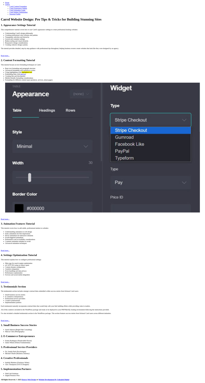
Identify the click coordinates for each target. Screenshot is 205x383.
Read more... (5, 56)
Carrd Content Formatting (18, 6)
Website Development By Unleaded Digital (54, 380)
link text (23, 74)
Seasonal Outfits (14, 14)
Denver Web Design (29, 380)
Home (7, 3)
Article (7, 4)
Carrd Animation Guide (17, 10)
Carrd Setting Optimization (18, 12)
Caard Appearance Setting (18, 8)
